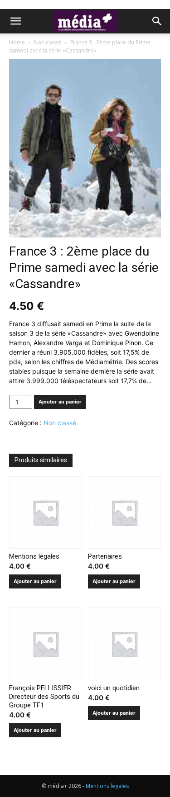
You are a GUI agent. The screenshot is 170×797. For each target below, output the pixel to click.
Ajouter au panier (60, 401)
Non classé (48, 42)
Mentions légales (107, 786)
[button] (15, 21)
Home (17, 42)
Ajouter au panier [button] (35, 581)
